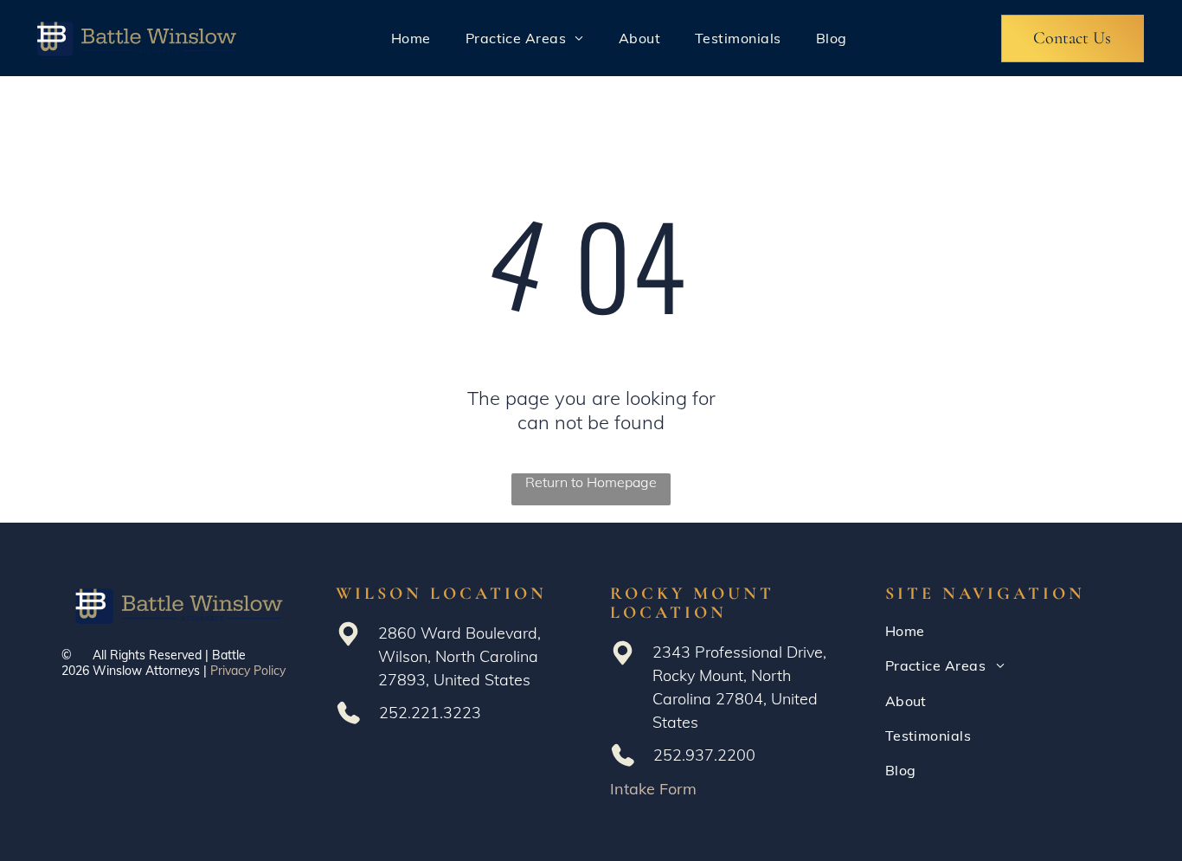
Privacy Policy (248, 670)
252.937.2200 (704, 755)
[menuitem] (411, 38)
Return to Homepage (591, 482)
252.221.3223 (430, 713)
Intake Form (653, 789)
